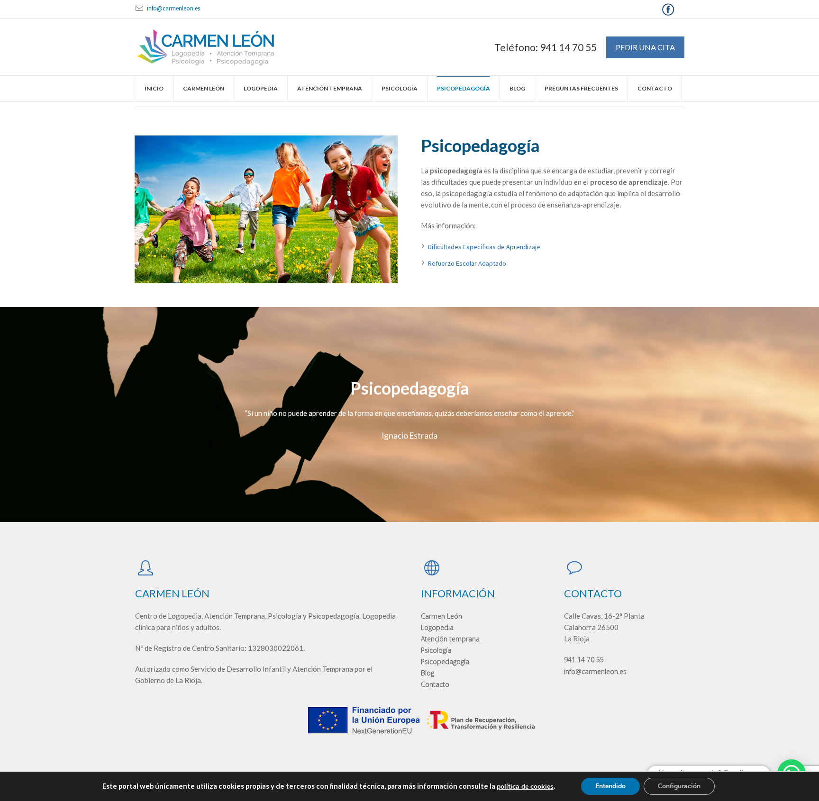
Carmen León (441, 616)
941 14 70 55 (584, 659)
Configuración (679, 786)
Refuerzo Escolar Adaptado (467, 263)
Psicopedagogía (445, 661)
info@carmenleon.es (173, 8)
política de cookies (525, 786)
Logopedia (437, 627)
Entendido (610, 786)
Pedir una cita (645, 47)
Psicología (436, 650)
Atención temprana (450, 638)
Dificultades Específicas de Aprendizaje (484, 247)
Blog (427, 672)
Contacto (435, 684)
